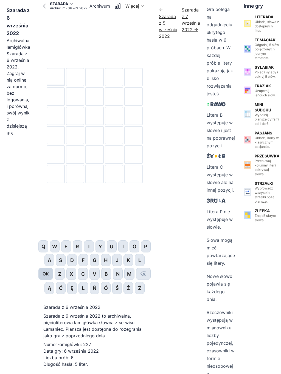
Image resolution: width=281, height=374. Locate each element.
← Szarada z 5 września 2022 (168, 23)
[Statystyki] (117, 6)
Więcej (132, 6)
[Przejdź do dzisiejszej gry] (44, 6)
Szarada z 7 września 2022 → (191, 19)
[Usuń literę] (143, 274)
